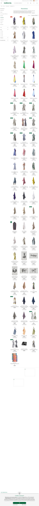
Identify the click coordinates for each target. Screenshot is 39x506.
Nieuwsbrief (6, 0)
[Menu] (1, 3)
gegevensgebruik (8, 498)
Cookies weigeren (15, 504)
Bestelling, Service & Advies (27, 0)
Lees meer (33, 12)
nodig (24, 497)
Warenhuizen (2, 0)
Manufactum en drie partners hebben (11, 497)
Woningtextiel (2, 8)
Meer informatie (24, 504)
